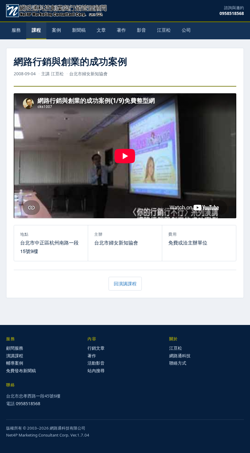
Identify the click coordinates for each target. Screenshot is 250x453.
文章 (101, 30)
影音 (141, 30)
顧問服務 (14, 348)
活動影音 (96, 363)
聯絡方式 (177, 363)
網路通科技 (180, 355)
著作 (121, 30)
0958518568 (232, 13)
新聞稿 (79, 30)
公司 (186, 30)
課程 (36, 30)
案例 (56, 30)
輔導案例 (14, 363)
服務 (16, 30)
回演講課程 (125, 283)
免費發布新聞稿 (21, 370)
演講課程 (14, 355)
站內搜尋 (96, 370)
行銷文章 (96, 348)
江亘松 (164, 30)
